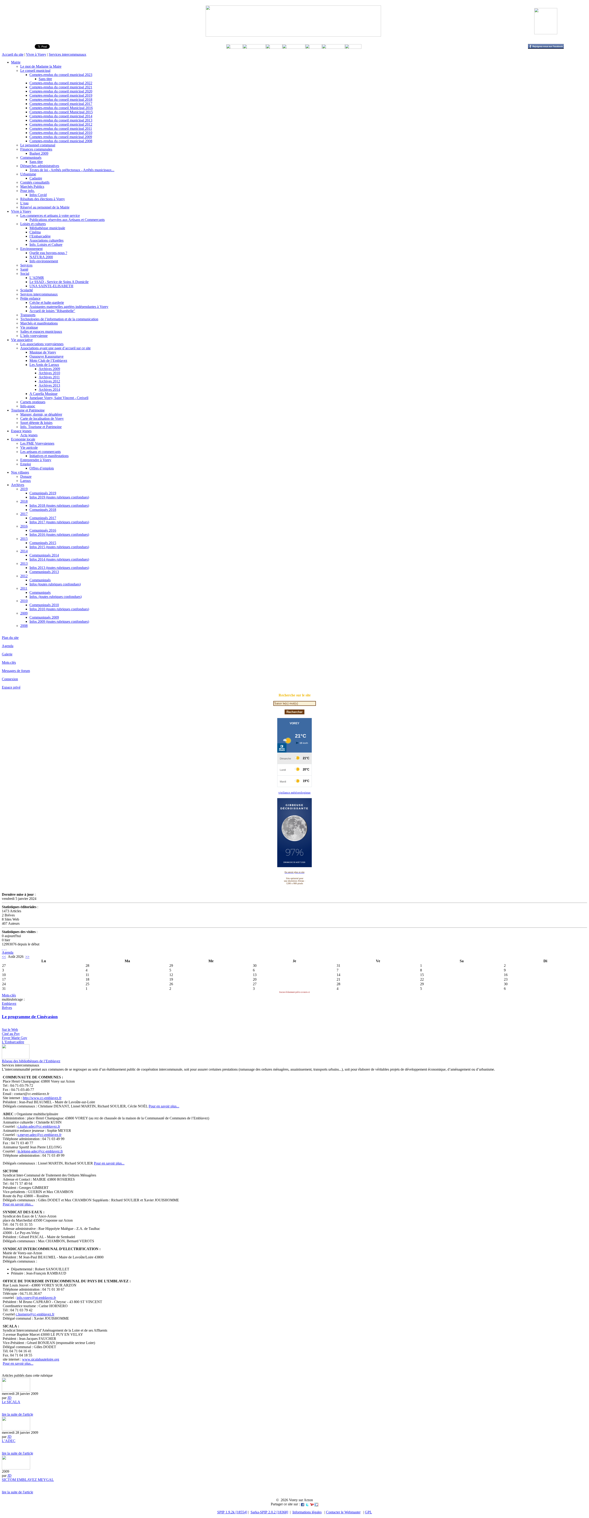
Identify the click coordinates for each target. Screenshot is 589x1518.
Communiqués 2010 (44, 605)
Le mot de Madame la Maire (40, 66)
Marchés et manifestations (39, 323)
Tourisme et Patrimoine (28, 410)
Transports (27, 315)
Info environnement (43, 261)
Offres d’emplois (41, 468)
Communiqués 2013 (44, 572)
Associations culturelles (46, 240)
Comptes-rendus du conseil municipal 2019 (60, 95)
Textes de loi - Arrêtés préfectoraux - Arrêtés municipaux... (71, 170)
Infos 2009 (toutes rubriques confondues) (59, 621)
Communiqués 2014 (44, 555)
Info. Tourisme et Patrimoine (41, 427)
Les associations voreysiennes (42, 344)
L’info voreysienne (34, 336)
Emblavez (9, 1003)
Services (26, 265)
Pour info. (27, 191)
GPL (368, 1512)
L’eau (24, 203)
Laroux (25, 481)
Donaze (26, 476)
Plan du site (10, 638)
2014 (24, 551)
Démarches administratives (39, 166)
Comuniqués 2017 (42, 518)
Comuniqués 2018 (42, 510)
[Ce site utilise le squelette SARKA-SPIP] (4, 948)
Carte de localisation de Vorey (42, 418)
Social (24, 273)
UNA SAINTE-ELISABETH (51, 286)
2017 (24, 514)
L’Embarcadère (13, 1042)
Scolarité (26, 290)
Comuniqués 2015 (42, 543)
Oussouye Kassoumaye (46, 356)
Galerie (7, 654)
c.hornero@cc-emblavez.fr (35, 1314)
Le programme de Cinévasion (30, 1016)
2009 (24, 613)
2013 (24, 563)
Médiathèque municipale (47, 228)
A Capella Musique (43, 394)
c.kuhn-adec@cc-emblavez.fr (38, 1126)
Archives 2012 (49, 381)
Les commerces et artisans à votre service (50, 215)
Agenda (7, 646)
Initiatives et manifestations (49, 456)
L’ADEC (8, 1441)
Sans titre (45, 79)
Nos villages (20, 472)
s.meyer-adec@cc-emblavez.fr (39, 1135)
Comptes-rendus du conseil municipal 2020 (60, 91)
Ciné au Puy (11, 1034)
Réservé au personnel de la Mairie (44, 207)
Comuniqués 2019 (42, 493)
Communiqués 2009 (44, 617)
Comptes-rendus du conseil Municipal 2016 (61, 108)
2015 (24, 539)
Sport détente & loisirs (36, 423)
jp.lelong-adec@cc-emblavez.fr (40, 1151)
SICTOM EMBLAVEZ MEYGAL (28, 1480)
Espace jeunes (21, 431)
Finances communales (36, 149)
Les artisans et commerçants (40, 452)
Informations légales (307, 1512)
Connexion (10, 679)
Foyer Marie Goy (14, 1038)
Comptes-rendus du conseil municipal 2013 (60, 120)
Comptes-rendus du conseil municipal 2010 (60, 133)
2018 (24, 501)
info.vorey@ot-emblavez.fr (36, 1298)
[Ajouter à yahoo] (312, 1504)
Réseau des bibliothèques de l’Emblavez (31, 1061)
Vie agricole (29, 447)
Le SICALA (11, 1402)
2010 (24, 601)
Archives (17, 485)
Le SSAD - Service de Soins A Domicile (59, 282)
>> (27, 957)
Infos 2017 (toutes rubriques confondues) (59, 522)
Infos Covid (38, 195)
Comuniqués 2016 (42, 530)
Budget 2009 (38, 153)
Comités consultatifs (34, 182)
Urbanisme (28, 174)
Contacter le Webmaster (343, 1512)
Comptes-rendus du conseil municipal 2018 (60, 99)
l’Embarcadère (40, 236)
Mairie (15, 62)
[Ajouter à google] (316, 1504)
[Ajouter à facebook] (302, 1504)
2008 (24, 626)
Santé (24, 269)
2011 (23, 588)
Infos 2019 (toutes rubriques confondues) (59, 497)
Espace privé (11, 687)
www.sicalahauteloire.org (40, 1359)
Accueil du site (12, 54)
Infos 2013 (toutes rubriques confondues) (59, 568)
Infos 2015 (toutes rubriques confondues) (59, 547)
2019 (24, 489)
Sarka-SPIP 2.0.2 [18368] (269, 1512)
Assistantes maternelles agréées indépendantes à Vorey (68, 307)
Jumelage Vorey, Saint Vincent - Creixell (58, 398)
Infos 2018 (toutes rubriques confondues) (59, 505)
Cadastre (35, 178)
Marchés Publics (32, 186)
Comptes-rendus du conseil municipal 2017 (60, 104)
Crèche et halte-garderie (46, 302)
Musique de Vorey (42, 352)
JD (9, 1398)
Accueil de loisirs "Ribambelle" (52, 311)
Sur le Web (10, 1029)
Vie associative (22, 340)
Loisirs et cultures (33, 224)
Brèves (7, 1008)
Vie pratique (29, 327)
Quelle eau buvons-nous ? (48, 253)
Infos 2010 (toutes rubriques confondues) (59, 609)
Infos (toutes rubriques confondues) (55, 584)
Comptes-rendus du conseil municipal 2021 (60, 87)
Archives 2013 (49, 385)
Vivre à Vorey (36, 54)
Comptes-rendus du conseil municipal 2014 (60, 116)
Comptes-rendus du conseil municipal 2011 (60, 128)
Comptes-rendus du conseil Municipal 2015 (61, 112)
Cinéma (35, 232)
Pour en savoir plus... (164, 1106)
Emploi (25, 464)
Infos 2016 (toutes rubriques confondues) (59, 534)
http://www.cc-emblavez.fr (42, 1098)
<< (4, 957)
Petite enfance (30, 298)
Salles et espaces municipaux (41, 331)
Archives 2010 (49, 373)
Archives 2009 (49, 369)
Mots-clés (9, 662)
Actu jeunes (29, 435)
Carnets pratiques (32, 402)
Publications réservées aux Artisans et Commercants (67, 220)
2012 (24, 576)
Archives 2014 (49, 389)
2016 (24, 526)
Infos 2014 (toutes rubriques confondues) (59, 559)
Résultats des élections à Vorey (42, 199)
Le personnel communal (37, 145)
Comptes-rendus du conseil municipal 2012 (60, 124)
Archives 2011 (49, 377)
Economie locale (23, 439)
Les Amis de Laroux (44, 365)
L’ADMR (36, 278)
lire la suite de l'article (17, 1414)
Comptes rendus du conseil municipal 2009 (60, 137)
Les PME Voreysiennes (37, 443)
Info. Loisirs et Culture (45, 244)
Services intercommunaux (67, 54)
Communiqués (30, 157)
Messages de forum (16, 671)
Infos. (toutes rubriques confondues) (55, 597)
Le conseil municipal (35, 70)
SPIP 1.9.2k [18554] (232, 1512)
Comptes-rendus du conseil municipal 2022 (60, 83)
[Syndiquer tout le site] (2, 948)
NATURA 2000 (41, 257)
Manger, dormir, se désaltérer (41, 414)
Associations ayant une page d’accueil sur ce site (55, 348)
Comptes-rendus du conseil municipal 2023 (60, 75)
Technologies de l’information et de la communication (59, 319)
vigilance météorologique (294, 792)
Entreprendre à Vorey (35, 460)
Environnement (31, 249)
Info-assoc (27, 406)
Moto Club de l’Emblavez (48, 360)
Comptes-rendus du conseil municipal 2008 (60, 141)
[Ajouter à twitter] (307, 1504)
